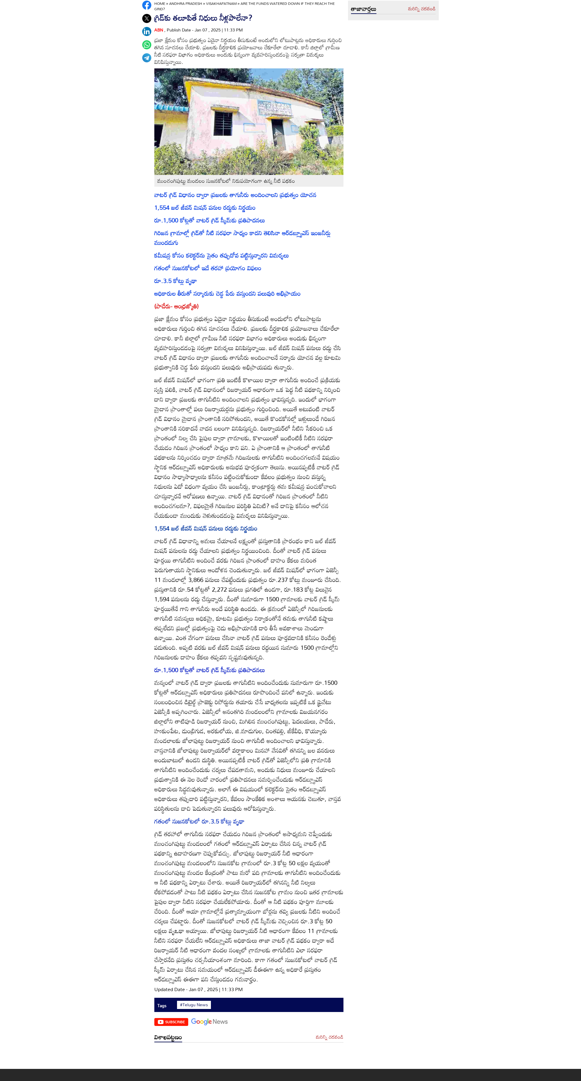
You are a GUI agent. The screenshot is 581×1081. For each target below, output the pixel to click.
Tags (161, 1005)
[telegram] (146, 57)
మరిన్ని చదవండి (329, 1037)
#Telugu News (194, 1004)
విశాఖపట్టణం (168, 1037)
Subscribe (175, 1021)
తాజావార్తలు (363, 8)
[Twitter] (146, 18)
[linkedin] (146, 31)
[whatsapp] (146, 44)
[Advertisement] (248, 1057)
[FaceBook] (146, 5)
